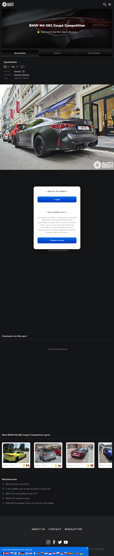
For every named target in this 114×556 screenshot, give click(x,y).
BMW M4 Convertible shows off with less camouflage (30, 503)
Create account (57, 240)
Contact (55, 529)
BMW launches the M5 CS (17, 484)
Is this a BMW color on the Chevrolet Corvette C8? (28, 489)
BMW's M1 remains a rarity (18, 498)
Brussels (18, 75)
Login (57, 199)
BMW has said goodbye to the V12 (21, 493)
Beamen (17, 71)
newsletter (73, 529)
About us (38, 529)
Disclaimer (96, 549)
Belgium (25, 75)
